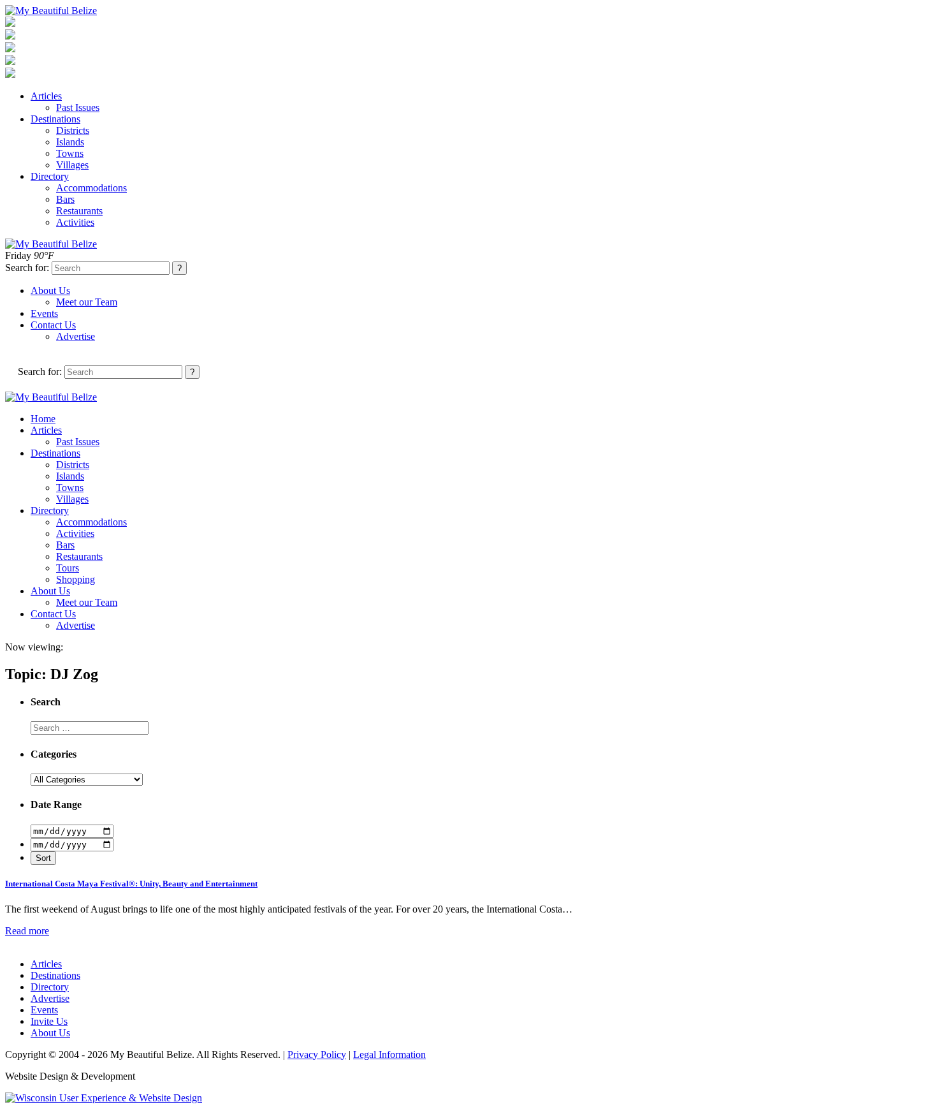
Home (43, 418)
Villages (72, 164)
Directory (50, 176)
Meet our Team (86, 302)
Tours (67, 567)
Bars (65, 199)
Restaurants (79, 210)
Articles (46, 96)
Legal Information (389, 1054)
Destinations (55, 119)
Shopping (75, 579)
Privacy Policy (316, 1054)
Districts (72, 130)
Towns (70, 153)
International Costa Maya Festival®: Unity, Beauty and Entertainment (131, 883)
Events (44, 313)
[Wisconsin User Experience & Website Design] (103, 1097)
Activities (75, 222)
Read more (27, 930)
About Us (50, 290)
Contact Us (53, 324)
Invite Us (49, 1021)
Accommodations (91, 187)
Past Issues (77, 107)
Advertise (75, 336)
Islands (70, 141)
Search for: (27, 267)
